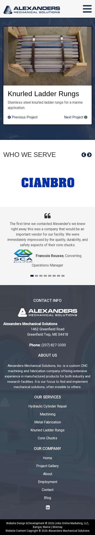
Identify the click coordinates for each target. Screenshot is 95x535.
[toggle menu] (87, 9)
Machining (47, 414)
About (47, 474)
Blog (47, 498)
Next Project (74, 117)
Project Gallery (47, 466)
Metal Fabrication (47, 422)
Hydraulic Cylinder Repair (47, 406)
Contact (47, 490)
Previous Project (24, 117)
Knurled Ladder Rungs (47, 430)
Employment (47, 482)
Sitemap (57, 527)
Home (47, 458)
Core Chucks (47, 438)
